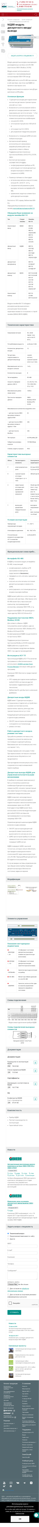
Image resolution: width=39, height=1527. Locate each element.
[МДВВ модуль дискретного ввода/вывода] (21, 41)
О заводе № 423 (26, 1398)
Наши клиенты (26, 1406)
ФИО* (9, 1243)
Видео (24, 1435)
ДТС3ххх (11, 1175)
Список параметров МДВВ (16, 1070)
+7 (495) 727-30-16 (26, 2)
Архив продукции (9, 1408)
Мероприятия (26, 1389)
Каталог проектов (27, 1444)
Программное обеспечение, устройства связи (9, 1404)
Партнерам (25, 1412)
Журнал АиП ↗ (26, 1391)
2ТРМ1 (25, 1173)
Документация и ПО (28, 1432)
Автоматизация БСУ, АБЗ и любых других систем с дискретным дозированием (25, 1369)
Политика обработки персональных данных (28, 1421)
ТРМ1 (32, 1173)
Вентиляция (30, 1175)
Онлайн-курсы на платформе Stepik (27, 1475)
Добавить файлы (13, 1282)
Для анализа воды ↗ (10, 1431)
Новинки (24, 1440)
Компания (11, 1257)
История (24, 1401)
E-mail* (9, 1250)
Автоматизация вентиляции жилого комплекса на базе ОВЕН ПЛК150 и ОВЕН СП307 (21, 1330)
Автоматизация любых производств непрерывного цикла (25, 1362)
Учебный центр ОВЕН (28, 1463)
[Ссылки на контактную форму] (36, 1515)
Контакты (25, 1396)
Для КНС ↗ (7, 1426)
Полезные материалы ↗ (29, 1442)
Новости (24, 1386)
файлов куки (20, 1513)
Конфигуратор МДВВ (14, 1098)
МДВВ (18, 1173)
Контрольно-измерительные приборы (8, 1388)
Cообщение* (12, 1271)
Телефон (10, 1264)
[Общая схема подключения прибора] (22, 1013)
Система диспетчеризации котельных (22, 1375)
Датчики (6, 1400)
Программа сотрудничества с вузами (27, 1471)
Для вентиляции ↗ (9, 1423)
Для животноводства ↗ (11, 1428)
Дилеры (19, 10)
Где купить (25, 1393)
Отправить (14, 1312)
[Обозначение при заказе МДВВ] (22, 889)
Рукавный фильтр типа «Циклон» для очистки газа (24, 1356)
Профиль (25, 1403)
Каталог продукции (11, 1383)
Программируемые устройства (9, 1392)
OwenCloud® (26, 1454)
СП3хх (11, 1173)
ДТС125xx (21, 1175)
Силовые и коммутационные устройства (9, 1397)
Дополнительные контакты (25, 9)
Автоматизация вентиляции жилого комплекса (25, 1350)
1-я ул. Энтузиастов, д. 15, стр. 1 (28, 4)
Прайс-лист (25, 1437)
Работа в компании (27, 1414)
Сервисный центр (27, 1447)
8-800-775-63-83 (25, 6)
